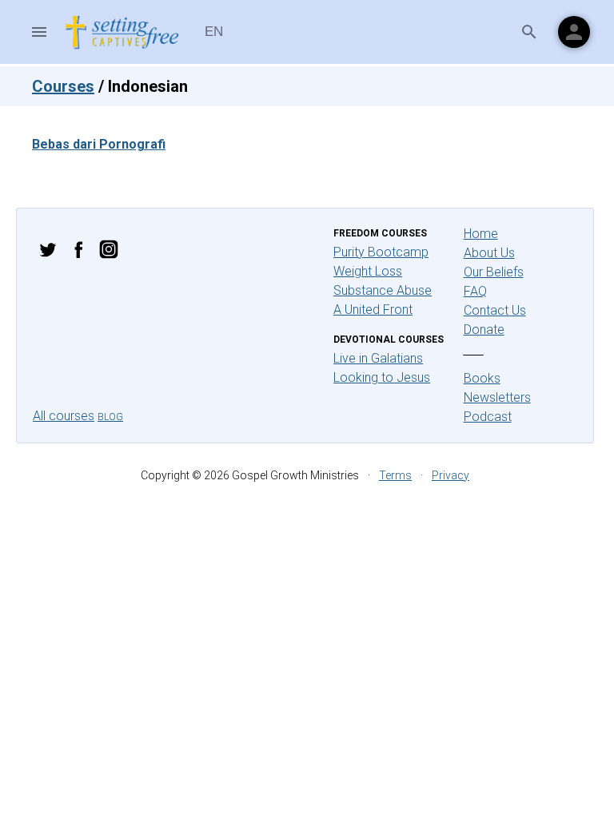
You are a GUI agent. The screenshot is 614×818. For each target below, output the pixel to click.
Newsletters (497, 397)
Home (481, 233)
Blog (110, 417)
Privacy (450, 475)
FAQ (475, 291)
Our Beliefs (494, 272)
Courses (63, 86)
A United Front (373, 309)
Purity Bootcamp (381, 252)
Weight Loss (367, 271)
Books (482, 378)
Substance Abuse (382, 290)
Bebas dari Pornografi (98, 144)
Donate (484, 329)
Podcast (488, 416)
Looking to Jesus (381, 377)
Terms (395, 475)
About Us (489, 252)
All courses (63, 415)
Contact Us (495, 310)
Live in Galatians (378, 358)
